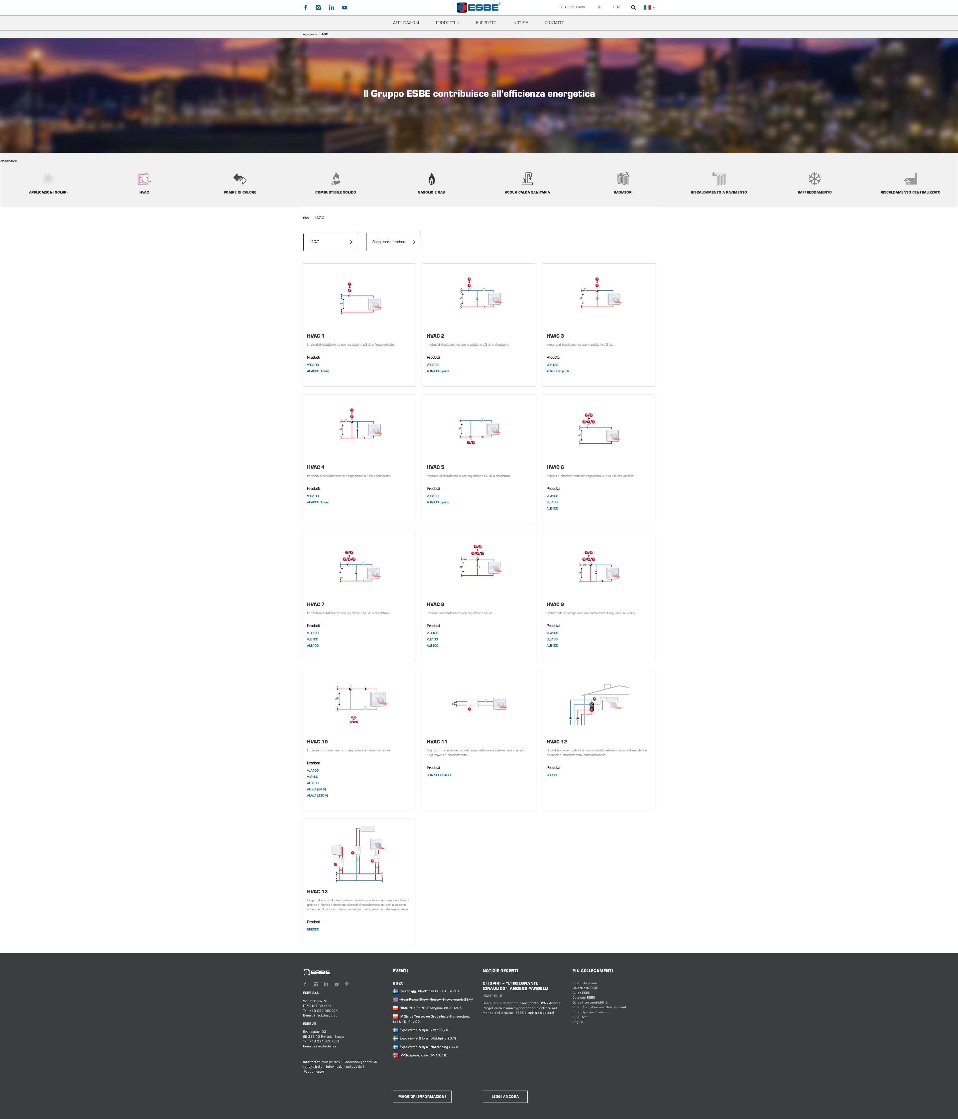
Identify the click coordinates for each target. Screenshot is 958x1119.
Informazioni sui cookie (344, 1066)
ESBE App (580, 1017)
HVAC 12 (557, 742)
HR (599, 7)
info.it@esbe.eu (326, 1015)
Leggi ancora (505, 1097)
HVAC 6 (555, 468)
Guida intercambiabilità (590, 1002)
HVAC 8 (435, 605)
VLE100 (552, 502)
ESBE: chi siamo (572, 7)
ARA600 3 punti (318, 371)
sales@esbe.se (325, 1046)
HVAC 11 (437, 742)
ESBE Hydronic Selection (592, 1012)
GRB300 (313, 929)
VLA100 (552, 496)
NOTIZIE (520, 23)
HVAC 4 (316, 468)
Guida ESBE (581, 993)
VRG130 (313, 365)
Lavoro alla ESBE (585, 988)
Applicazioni (406, 23)
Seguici (578, 1022)
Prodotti (445, 23)
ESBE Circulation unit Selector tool (599, 1007)
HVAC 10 (317, 742)
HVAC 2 (435, 336)
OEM (616, 7)
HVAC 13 (317, 892)
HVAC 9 (555, 605)
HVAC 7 (316, 605)
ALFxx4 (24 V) (316, 789)
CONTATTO (555, 23)
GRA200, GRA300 (439, 775)
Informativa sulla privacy (321, 1062)
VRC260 (552, 775)
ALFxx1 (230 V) (317, 795)
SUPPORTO (486, 23)
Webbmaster (314, 1071)
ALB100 (552, 508)
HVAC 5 (435, 468)
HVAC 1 (316, 336)
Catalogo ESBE (584, 997)
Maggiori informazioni (422, 1097)
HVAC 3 (555, 336)
